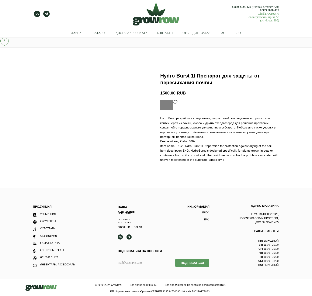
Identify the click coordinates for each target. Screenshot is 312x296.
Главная (76, 33)
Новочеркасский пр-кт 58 (262, 17)
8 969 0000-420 (269, 10)
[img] (41, 288)
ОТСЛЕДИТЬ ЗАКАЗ (196, 33)
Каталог (99, 33)
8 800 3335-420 (241, 6)
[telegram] (46, 14)
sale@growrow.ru (268, 13)
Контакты (165, 33)
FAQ (222, 33)
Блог (238, 33)
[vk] (37, 14)
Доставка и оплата (132, 33)
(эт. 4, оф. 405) (269, 20)
